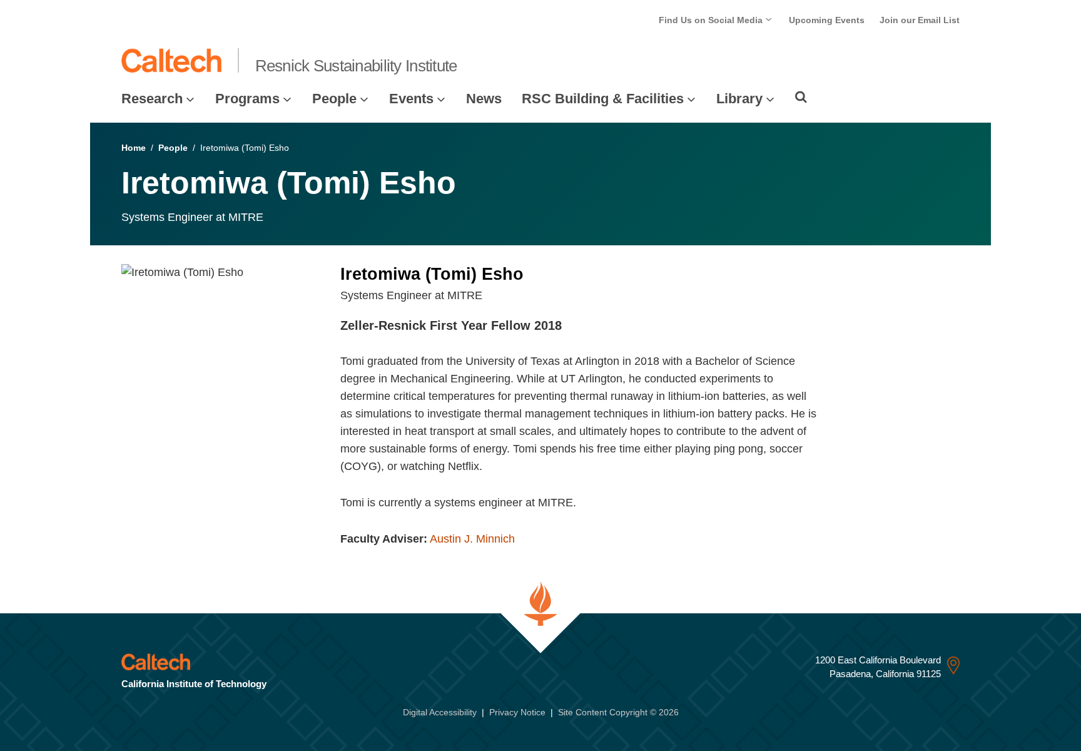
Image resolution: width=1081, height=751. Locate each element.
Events (411, 98)
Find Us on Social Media (712, 20)
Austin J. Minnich (472, 539)
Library (739, 98)
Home (133, 148)
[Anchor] (570, 325)
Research (152, 98)
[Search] (801, 97)
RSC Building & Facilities (603, 98)
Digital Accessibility (440, 712)
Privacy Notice (517, 712)
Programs (247, 98)
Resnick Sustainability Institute (356, 65)
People (334, 98)
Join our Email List (920, 20)
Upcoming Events (827, 20)
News (484, 98)
